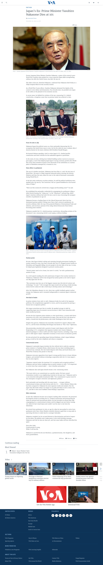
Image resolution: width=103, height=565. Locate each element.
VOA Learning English (35, 549)
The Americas (32, 518)
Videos (77, 538)
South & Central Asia (34, 529)
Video (7, 460)
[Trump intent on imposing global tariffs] (16, 469)
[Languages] (89, 3)
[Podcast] (70, 515)
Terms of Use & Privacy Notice (13, 558)
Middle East (31, 526)
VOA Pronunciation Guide (83, 561)
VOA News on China (57, 538)
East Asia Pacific (33, 521)
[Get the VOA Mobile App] (51, 494)
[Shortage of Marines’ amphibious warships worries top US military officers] (40, 469)
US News (7, 515)
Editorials (55, 549)
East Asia (29, 7)
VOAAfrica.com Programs (12, 549)
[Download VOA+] (83, 494)
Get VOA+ (31, 558)
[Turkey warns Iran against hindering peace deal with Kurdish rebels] (87, 469)
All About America (10, 518)
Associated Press (32, 18)
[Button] (75, 25)
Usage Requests (80, 558)
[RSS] (67, 515)
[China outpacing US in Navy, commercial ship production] (63, 469)
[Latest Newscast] (98, 3)
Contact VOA (55, 558)
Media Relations (56, 561)
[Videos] (93, 3)
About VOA (8, 561)
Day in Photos (32, 538)
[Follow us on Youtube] (60, 515)
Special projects (9, 541)
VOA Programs (9, 538)
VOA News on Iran (34, 541)
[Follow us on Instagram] (63, 515)
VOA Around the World (35, 561)
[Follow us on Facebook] (53, 515)
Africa (30, 515)
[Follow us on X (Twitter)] (56, 515)
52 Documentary (57, 541)
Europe (30, 523)
